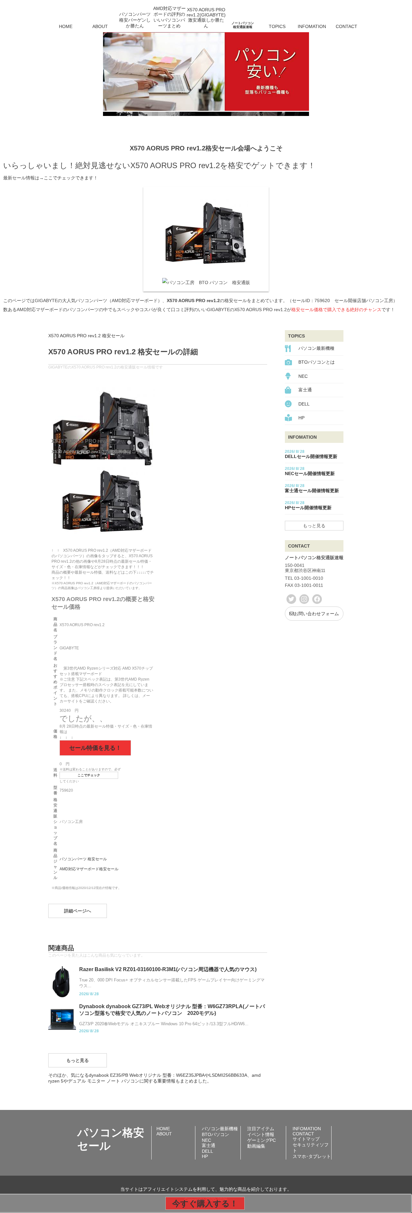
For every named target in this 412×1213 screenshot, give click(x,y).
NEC (303, 376)
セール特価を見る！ (95, 748)
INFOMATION (312, 26)
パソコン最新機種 (316, 348)
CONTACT (346, 26)
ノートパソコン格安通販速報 (242, 25)
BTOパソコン (215, 1134)
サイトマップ (306, 1138)
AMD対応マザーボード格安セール (89, 869)
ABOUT (100, 26)
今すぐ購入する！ (205, 1203)
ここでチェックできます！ (71, 177)
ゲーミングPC (261, 1140)
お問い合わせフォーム (316, 613)
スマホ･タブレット (312, 1156)
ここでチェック (89, 775)
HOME (65, 26)
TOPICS (277, 26)
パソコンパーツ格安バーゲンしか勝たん (135, 20)
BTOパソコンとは (316, 362)
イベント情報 (260, 1134)
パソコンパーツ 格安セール (83, 859)
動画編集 (256, 1146)
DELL (304, 403)
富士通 (305, 389)
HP (301, 417)
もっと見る (77, 1060)
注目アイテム (260, 1128)
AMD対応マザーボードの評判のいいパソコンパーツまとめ (169, 17)
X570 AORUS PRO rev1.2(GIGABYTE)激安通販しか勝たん (206, 17)
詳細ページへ (77, 910)
